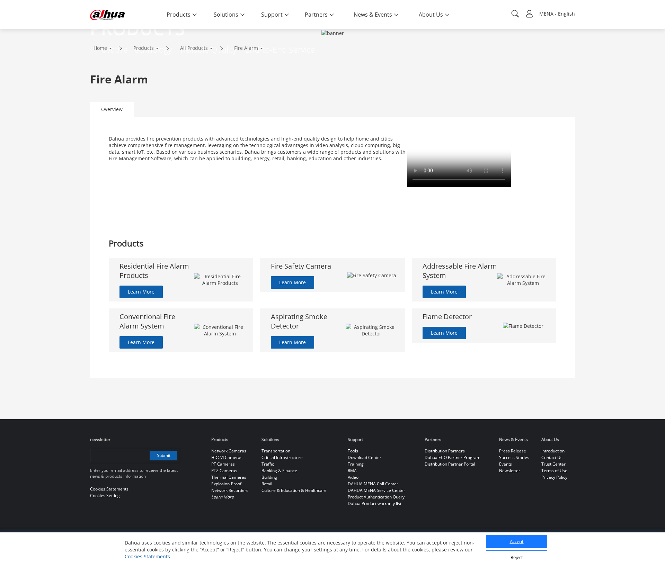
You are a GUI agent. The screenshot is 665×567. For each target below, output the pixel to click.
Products (143, 48)
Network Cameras (228, 451)
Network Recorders (229, 490)
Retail (266, 484)
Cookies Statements (147, 556)
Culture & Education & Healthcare (294, 490)
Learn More (141, 291)
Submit (163, 455)
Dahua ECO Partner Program (452, 457)
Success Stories (514, 457)
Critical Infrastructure (282, 457)
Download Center (364, 457)
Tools (353, 451)
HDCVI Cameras (226, 457)
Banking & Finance (279, 471)
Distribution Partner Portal (450, 464)
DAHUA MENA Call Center (373, 484)
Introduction (553, 451)
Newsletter (509, 471)
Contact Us (551, 457)
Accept (517, 542)
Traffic (267, 464)
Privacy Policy (554, 477)
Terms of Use (554, 471)
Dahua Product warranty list (374, 503)
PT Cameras (223, 464)
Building (269, 477)
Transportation (275, 451)
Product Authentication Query (376, 497)
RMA (352, 471)
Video (353, 477)
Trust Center (553, 464)
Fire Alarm (246, 48)
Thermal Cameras (228, 477)
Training (356, 464)
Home (100, 48)
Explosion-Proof (226, 484)
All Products (194, 48)
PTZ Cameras (224, 471)
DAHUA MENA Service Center (376, 490)
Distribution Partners (445, 451)
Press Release (512, 451)
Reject (517, 558)
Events (505, 464)
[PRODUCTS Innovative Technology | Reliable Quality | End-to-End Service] (11, 32)
